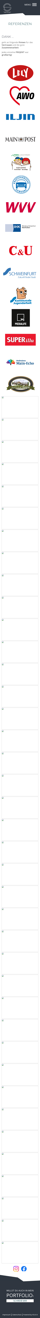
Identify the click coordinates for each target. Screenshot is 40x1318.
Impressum (6, 1315)
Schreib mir (20, 1300)
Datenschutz (16, 1315)
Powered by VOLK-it (30, 1315)
